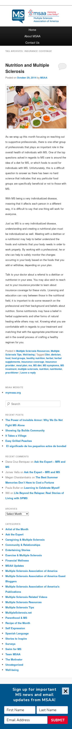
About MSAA (32, 36)
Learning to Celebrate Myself (41, 488)
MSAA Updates (14, 565)
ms (30, 365)
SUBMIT (58, 720)
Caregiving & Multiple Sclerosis (25, 539)
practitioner (12, 372)
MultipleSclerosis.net (18, 612)
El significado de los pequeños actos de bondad (35, 446)
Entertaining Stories (17, 550)
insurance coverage (32, 361)
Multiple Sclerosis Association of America (31, 571)
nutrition (44, 369)
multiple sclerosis (28, 369)
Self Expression (15, 628)
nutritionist (56, 369)
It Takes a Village (15, 435)
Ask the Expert (14, 534)
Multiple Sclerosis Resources (33, 351)
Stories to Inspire (16, 638)
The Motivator (13, 659)
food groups (18, 358)
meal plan (21, 365)
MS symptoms (51, 365)
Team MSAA (12, 654)
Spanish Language (17, 633)
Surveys (10, 644)
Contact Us (32, 42)
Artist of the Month (16, 529)
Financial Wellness (17, 560)
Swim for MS (13, 649)
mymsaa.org (13, 392)
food (7, 358)
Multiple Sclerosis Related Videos (26, 597)
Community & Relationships (22, 545)
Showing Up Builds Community (25, 430)
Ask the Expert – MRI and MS (42, 472)
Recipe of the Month (17, 623)
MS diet (37, 365)
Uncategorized (14, 664)
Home (32, 30)
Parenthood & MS (16, 618)
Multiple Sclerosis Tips (19, 607)
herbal (49, 358)
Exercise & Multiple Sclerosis (23, 555)
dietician (56, 354)
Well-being (29, 354)
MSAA (43, 77)
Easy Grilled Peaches (18, 441)
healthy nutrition (35, 358)
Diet (47, 354)
